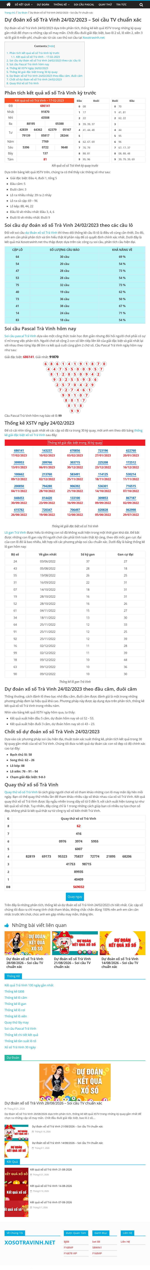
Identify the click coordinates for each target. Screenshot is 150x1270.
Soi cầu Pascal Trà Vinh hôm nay (28, 64)
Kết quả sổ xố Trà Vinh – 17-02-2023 (35, 57)
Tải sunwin (25, 1268)
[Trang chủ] (9, 4)
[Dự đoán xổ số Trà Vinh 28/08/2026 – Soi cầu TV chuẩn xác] (27, 933)
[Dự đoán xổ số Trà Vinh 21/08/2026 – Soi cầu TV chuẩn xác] (75, 933)
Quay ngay (75, 897)
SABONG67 (7, 1268)
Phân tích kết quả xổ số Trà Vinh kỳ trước (33, 53)
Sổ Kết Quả (22, 4)
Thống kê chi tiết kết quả (21, 1035)
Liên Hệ (125, 1241)
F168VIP (68, 1247)
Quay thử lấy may (17, 1022)
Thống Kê (60, 4)
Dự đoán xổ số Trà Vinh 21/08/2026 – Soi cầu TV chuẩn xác (72, 963)
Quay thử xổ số (21, 792)
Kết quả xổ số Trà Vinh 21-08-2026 (51, 1169)
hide (51, 46)
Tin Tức (121, 4)
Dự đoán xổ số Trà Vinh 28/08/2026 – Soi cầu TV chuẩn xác (24, 963)
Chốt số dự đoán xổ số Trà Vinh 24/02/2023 (34, 79)
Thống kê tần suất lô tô (20, 1041)
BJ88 (66, 1241)
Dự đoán (22, 12)
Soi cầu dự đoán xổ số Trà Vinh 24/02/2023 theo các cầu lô (43, 60)
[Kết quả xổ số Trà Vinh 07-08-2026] (17, 1203)
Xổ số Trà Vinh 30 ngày (20, 1047)
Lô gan (15, 533)
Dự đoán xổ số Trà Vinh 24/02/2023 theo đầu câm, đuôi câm (44, 75)
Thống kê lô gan (15, 1004)
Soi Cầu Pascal (84, 4)
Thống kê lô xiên (16, 1016)
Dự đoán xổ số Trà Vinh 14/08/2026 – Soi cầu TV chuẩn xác (120, 963)
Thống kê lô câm (16, 998)
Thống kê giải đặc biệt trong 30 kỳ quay (32, 72)
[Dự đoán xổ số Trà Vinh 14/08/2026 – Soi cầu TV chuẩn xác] (122, 933)
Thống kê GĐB (14, 991)
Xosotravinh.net (94, 38)
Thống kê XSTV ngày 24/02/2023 (27, 68)
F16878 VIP (70, 1253)
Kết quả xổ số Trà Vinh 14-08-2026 (51, 1186)
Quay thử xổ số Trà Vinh (23, 83)
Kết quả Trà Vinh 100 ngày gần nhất (29, 985)
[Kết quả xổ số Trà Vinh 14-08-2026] (17, 1186)
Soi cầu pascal (20, 336)
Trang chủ (10, 12)
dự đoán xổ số (41, 233)
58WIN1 (97, 1247)
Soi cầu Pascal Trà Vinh (20, 1029)
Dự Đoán (43, 4)
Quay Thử (105, 4)
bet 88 (96, 1241)
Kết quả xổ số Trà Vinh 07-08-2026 (51, 1202)
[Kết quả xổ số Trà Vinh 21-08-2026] (17, 1170)
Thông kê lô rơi (15, 1010)
